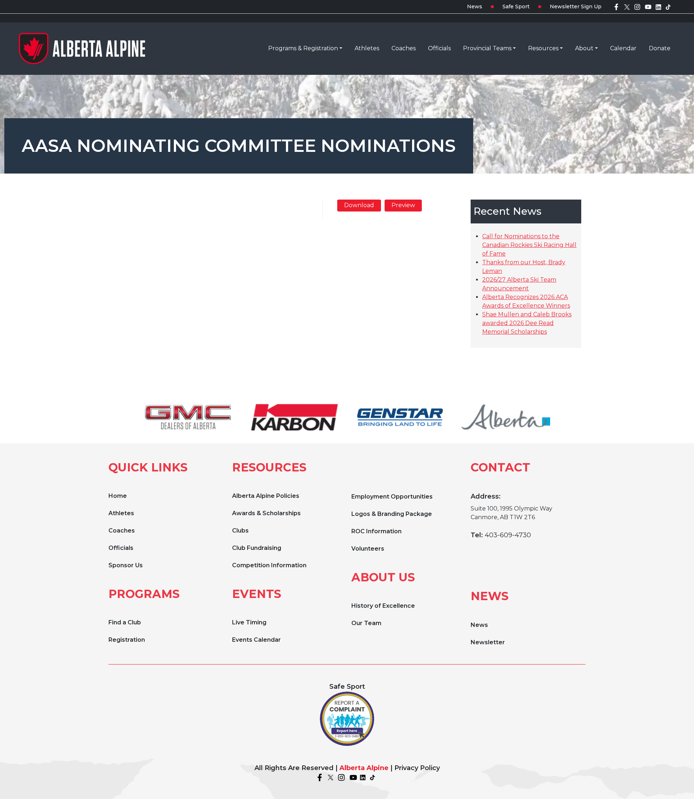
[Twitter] (627, 6)
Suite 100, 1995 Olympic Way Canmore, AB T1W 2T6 (511, 513)
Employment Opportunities (392, 496)
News (474, 6)
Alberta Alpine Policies (265, 495)
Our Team (366, 623)
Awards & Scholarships (266, 513)
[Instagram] (637, 6)
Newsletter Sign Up (575, 6)
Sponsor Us (125, 565)
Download (359, 205)
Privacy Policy (417, 768)
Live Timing (249, 622)
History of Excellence (383, 605)
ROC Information (376, 531)
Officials (120, 547)
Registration (126, 639)
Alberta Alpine (364, 768)
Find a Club (124, 622)
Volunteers (367, 548)
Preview (403, 205)
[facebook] (616, 6)
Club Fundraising (256, 547)
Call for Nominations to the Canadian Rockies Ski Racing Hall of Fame (529, 245)
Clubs (240, 530)
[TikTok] (668, 6)
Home (117, 495)
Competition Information (269, 565)
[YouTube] (648, 6)
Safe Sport (516, 6)
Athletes (121, 513)
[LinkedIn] (658, 6)
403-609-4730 (508, 535)
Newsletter (488, 642)
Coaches (121, 530)
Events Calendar (256, 639)
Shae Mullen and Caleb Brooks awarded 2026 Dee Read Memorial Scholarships (526, 323)
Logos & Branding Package (391, 513)
